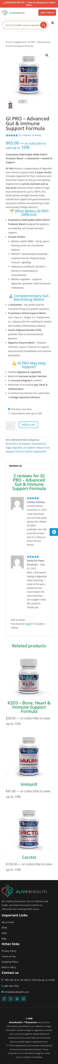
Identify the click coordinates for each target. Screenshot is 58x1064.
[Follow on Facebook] (4, 998)
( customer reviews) (30, 135)
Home (9, 42)
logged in (30, 623)
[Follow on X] (10, 998)
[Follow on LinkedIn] (17, 998)
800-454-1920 (11, 985)
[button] (47, 55)
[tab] (29, 466)
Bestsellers (12, 443)
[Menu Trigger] (52, 22)
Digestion (17, 447)
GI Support (24, 443)
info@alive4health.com (16, 991)
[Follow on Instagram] (23, 998)
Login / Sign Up (47, 12)
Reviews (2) (15, 465)
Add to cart (28, 424)
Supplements (20, 42)
